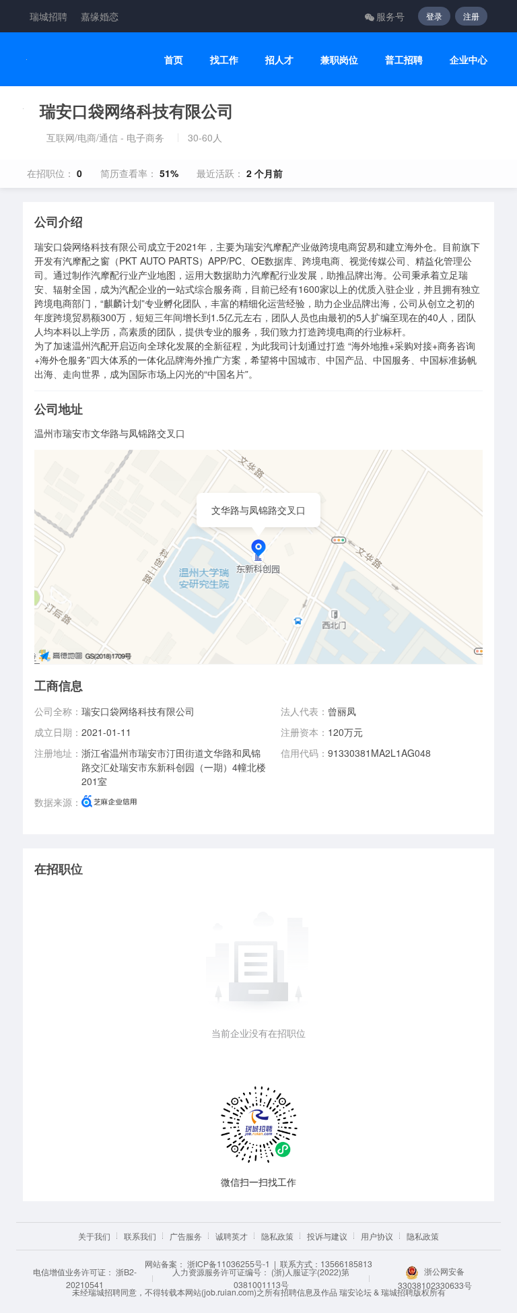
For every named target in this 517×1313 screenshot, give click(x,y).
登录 (434, 16)
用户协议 (377, 1236)
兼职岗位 (339, 59)
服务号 (390, 16)
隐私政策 (277, 1236)
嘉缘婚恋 (99, 16)
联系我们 (140, 1236)
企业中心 (468, 59)
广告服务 (186, 1236)
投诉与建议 (327, 1236)
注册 (471, 16)
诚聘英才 (231, 1236)
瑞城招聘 (48, 16)
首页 (173, 59)
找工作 (224, 59)
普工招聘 (404, 59)
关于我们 (94, 1236)
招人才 (279, 59)
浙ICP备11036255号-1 (228, 1263)
